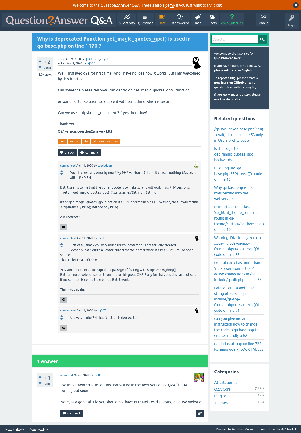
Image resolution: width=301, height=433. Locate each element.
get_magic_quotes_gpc (106, 141)
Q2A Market (288, 429)
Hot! (161, 23)
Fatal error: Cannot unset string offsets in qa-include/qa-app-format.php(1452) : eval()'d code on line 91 (236, 299)
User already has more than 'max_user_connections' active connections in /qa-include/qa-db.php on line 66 (238, 271)
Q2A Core (91, 59)
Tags (197, 23)
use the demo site (227, 99)
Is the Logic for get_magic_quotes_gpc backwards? (233, 154)
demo (170, 5)
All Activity (127, 23)
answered (66, 375)
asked (61, 59)
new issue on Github (229, 82)
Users (212, 23)
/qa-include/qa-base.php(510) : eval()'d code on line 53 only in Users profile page (238, 134)
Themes (221, 403)
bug (248, 87)
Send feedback (14, 429)
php (86, 141)
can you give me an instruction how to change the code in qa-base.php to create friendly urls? (236, 327)
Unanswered (179, 23)
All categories (225, 382)
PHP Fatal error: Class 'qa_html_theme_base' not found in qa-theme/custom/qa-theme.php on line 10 (239, 218)
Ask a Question (232, 23)
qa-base (74, 141)
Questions (145, 23)
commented (68, 165)
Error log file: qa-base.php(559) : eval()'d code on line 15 (238, 173)
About (263, 23)
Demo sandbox (38, 429)
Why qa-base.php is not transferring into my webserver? (233, 193)
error (62, 141)
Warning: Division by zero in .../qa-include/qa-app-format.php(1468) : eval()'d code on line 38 (237, 246)
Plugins (220, 396)
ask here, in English (238, 70)
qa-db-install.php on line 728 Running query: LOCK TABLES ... (239, 349)
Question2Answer (227, 58)
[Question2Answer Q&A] (59, 20)
